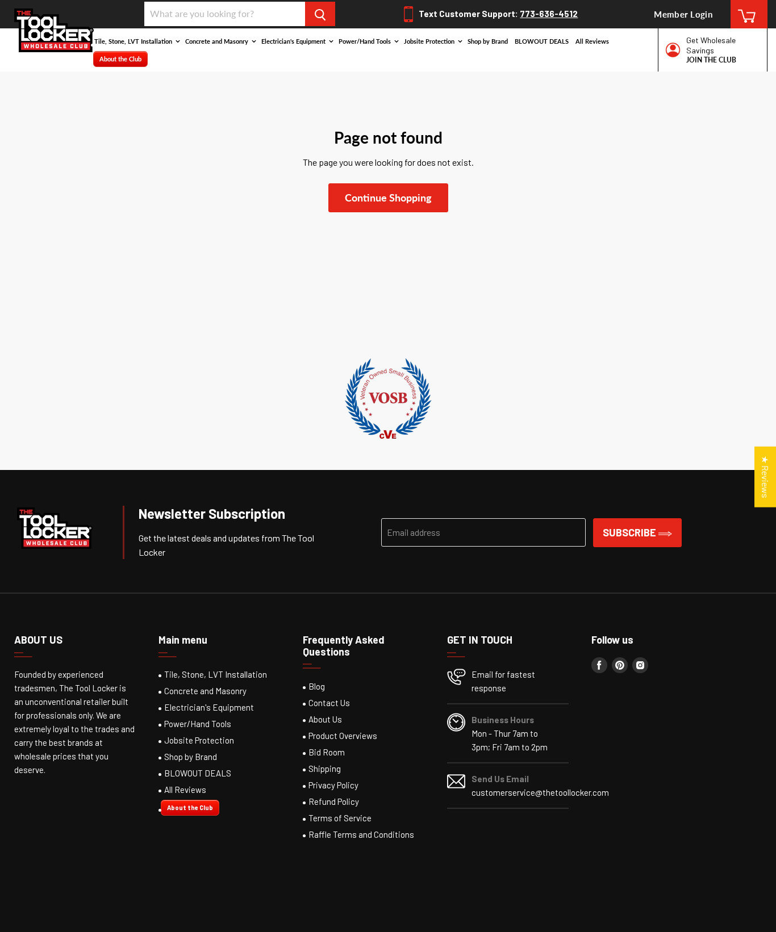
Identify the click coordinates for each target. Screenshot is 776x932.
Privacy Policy (333, 785)
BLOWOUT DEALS (542, 41)
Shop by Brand (488, 41)
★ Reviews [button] (765, 477)
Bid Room (326, 752)
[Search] (320, 14)
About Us (325, 719)
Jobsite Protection (430, 41)
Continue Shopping (388, 197)
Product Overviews (342, 736)
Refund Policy (333, 801)
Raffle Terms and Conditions (361, 834)
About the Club (120, 58)
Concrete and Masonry (217, 41)
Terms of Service (340, 818)
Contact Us (329, 703)
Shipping (324, 768)
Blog (316, 686)
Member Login (683, 14)
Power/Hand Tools (366, 41)
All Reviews (592, 41)
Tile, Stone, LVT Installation (134, 41)
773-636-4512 (549, 14)
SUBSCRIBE (630, 532)
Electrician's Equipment (294, 41)
